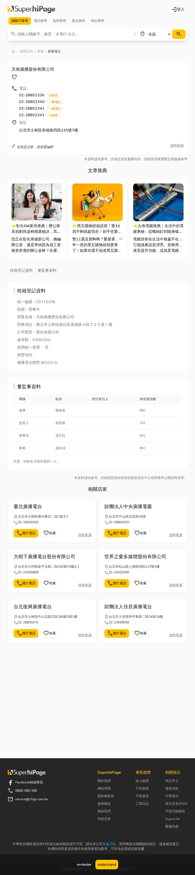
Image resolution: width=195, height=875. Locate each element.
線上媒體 (142, 781)
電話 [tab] (40, 21)
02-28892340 (39, 101)
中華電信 (172, 796)
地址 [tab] (97, 21)
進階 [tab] (59, 21)
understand (107, 864)
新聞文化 (26, 51)
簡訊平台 (172, 781)
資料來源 (177, 145)
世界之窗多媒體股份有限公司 (135, 556)
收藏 (49, 533)
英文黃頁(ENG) (176, 803)
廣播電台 (54, 51)
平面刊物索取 (175, 811)
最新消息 (172, 788)
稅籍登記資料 (21, 270)
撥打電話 (25, 533)
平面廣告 (142, 796)
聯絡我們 (104, 811)
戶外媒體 (142, 788)
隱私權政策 (106, 796)
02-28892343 (38, 115)
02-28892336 (38, 95)
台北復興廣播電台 (33, 607)
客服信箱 (109, 844)
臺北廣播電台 (28, 506)
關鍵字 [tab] (19, 21)
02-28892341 (39, 108)
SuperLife (172, 819)
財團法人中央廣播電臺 (128, 506)
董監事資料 (47, 270)
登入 (178, 9)
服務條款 (104, 803)
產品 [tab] (78, 21)
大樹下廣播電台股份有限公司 (44, 556)
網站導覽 (104, 788)
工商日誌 (142, 803)
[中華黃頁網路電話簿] (31, 9)
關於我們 (104, 781)
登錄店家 (104, 819)
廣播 (40, 51)
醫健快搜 (172, 826)
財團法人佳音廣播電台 (128, 607)
